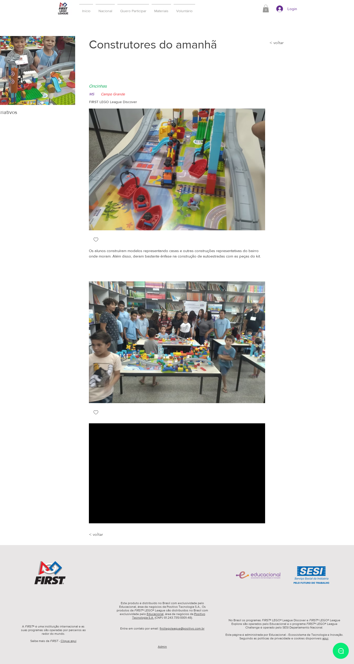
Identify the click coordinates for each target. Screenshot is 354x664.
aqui (325, 638)
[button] (133, 8)
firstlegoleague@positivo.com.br (182, 628)
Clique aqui (68, 641)
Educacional (155, 614)
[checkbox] (96, 240)
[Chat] (341, 651)
